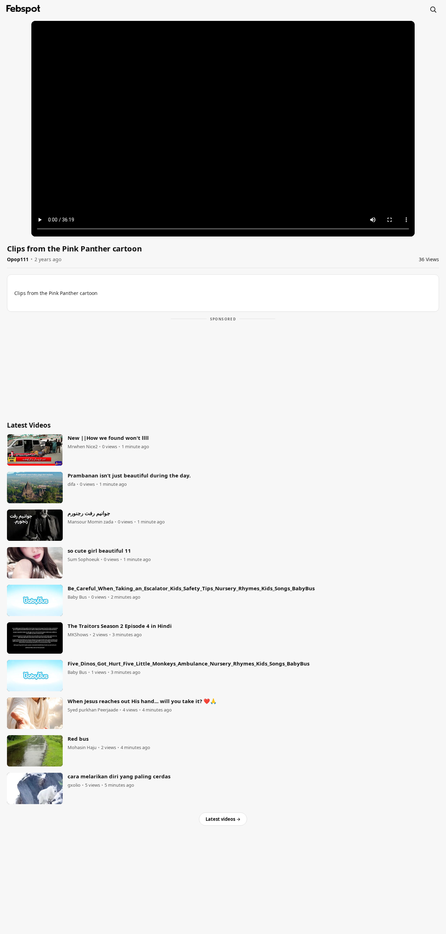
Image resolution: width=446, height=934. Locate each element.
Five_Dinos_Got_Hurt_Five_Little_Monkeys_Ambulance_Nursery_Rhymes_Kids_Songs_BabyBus (188, 663)
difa (71, 484)
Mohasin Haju (82, 747)
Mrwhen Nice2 (83, 447)
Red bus (78, 738)
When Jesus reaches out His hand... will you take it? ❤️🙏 (142, 701)
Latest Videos (29, 425)
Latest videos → (223, 819)
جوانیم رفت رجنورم (89, 512)
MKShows (78, 635)
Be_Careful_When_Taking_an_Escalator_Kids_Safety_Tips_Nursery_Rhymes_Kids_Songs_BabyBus (191, 588)
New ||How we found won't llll (108, 437)
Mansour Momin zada (90, 522)
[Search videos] (433, 9)
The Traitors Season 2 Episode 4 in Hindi (120, 625)
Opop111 (18, 259)
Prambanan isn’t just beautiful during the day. (129, 475)
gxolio (74, 785)
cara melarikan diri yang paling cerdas (119, 776)
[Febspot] (23, 9)
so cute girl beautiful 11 (99, 550)
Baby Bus (77, 597)
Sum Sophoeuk (83, 559)
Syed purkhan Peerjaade (93, 710)
